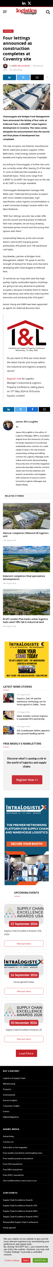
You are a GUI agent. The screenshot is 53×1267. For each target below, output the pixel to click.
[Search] (47, 11)
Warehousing (9, 1083)
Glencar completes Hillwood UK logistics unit (26, 534)
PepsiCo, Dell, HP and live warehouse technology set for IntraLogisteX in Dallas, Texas (31, 701)
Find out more (24, 943)
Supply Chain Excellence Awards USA (20, 1205)
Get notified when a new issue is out (20, 1180)
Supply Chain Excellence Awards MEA (20, 1211)
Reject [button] (26, 1260)
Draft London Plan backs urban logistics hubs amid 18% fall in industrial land (25, 620)
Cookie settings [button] (11, 1260)
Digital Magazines (11, 1117)
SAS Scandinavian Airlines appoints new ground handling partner (33, 732)
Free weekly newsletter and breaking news (22, 1153)
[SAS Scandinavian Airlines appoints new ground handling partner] (8, 730)
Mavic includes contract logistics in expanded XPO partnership (32, 717)
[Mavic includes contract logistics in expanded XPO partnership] (8, 715)
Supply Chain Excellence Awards (18, 1200)
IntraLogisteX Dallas (24, 981)
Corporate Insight (11, 1106)
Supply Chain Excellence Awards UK (24, 1029)
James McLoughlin (21, 66)
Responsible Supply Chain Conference (20, 1222)
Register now (14, 378)
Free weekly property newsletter (18, 1158)
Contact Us (8, 1142)
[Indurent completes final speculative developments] (26, 559)
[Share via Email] (37, 77)
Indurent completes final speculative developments (24, 577)
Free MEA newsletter (13, 1169)
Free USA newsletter (12, 1164)
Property (8, 31)
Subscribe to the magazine (15, 1147)
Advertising (8, 1136)
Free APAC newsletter (13, 1175)
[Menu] (5, 11)
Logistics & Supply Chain (14, 1078)
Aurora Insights (10, 1100)
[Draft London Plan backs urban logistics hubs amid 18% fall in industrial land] (26, 602)
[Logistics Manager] (26, 11)
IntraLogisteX (9, 1227)
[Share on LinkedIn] (9, 77)
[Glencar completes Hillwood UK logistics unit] (26, 516)
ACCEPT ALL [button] (40, 1260)
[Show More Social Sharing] (47, 77)
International (9, 1094)
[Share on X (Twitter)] (23, 77)
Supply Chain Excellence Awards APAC (21, 1216)
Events (6, 1111)
